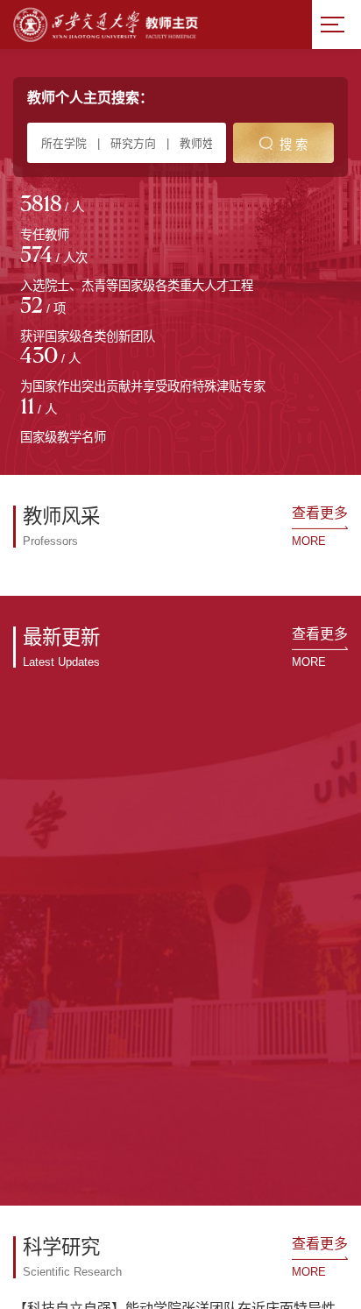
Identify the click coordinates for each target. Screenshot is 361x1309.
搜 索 (294, 145)
